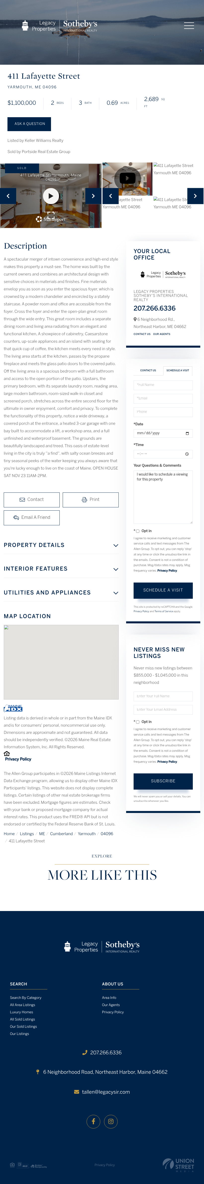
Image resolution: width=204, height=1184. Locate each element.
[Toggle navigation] (189, 25)
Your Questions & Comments (157, 465)
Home (9, 834)
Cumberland (61, 834)
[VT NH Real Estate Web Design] (178, 1165)
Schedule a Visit (177, 371)
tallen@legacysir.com (106, 1092)
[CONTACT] (29, 124)
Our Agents (162, 334)
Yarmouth (87, 834)
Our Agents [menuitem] (111, 1005)
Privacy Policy (18, 759)
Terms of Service (163, 611)
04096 (107, 834)
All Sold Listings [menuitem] (22, 1019)
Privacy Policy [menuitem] (113, 1012)
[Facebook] (93, 1122)
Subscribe (163, 781)
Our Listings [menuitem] (19, 1034)
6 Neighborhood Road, (104, 1072)
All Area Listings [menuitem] (22, 1005)
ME (42, 834)
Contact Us (142, 334)
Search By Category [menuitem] (26, 998)
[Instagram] (111, 1122)
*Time (139, 445)
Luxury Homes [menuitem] (21, 1012)
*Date (138, 424)
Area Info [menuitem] (109, 998)
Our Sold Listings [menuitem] (23, 1026)
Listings (27, 834)
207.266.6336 (155, 309)
